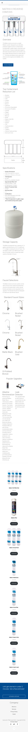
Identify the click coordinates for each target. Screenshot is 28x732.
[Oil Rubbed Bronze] (7, 363)
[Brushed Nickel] (20, 305)
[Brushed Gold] (20, 344)
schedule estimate (14, 696)
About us (14, 706)
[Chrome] (7, 305)
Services (14, 709)
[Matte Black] (7, 344)
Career (14, 714)
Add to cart (14, 493)
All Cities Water (14, 721)
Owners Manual (8, 65)
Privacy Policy (14, 711)
